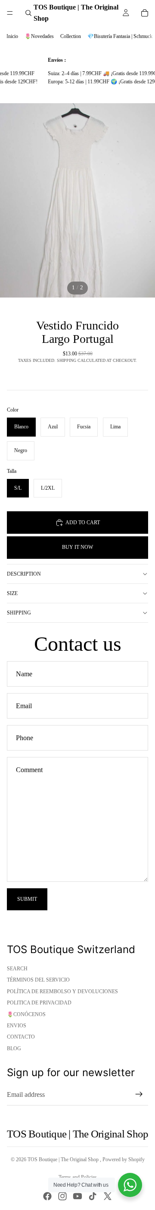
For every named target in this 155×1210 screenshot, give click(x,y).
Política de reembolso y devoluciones (62, 991)
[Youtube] (77, 1196)
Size (12, 593)
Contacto (21, 1037)
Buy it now (77, 547)
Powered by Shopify (123, 1159)
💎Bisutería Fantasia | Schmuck (119, 36)
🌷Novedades (39, 36)
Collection (70, 36)
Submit (27, 899)
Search (17, 969)
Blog (14, 1048)
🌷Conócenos (26, 1014)
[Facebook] (47, 1196)
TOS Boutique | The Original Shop (64, 1159)
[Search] (28, 12)
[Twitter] (107, 1196)
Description (24, 574)
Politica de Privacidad (39, 1003)
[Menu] (10, 13)
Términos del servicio (38, 980)
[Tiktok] (92, 1196)
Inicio (12, 36)
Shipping (19, 613)
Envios (16, 1026)
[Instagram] (62, 1196)
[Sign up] (139, 1094)
